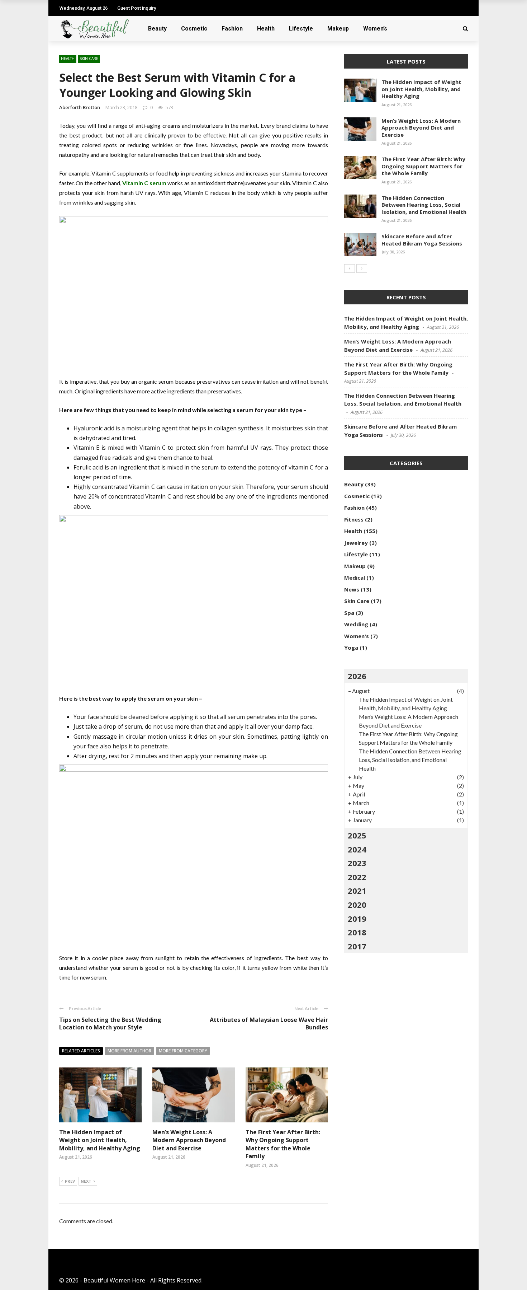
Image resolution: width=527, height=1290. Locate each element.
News (351, 589)
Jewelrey (356, 542)
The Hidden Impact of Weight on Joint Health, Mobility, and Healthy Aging (99, 1140)
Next (86, 1181)
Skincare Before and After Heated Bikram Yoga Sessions (421, 240)
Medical (354, 577)
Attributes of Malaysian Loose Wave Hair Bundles (269, 1023)
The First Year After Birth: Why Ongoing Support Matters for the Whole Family (283, 1144)
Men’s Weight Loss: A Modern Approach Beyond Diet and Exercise (189, 1140)
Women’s (375, 28)
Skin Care (89, 58)
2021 (357, 890)
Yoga (351, 647)
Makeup (338, 28)
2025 (357, 835)
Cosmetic (194, 28)
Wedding (356, 624)
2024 (357, 849)
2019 (357, 918)
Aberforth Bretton (79, 107)
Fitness (354, 519)
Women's (356, 636)
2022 (357, 876)
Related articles (81, 1051)
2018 (357, 932)
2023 (357, 862)
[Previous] (349, 268)
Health (266, 28)
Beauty (157, 28)
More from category (183, 1051)
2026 (357, 675)
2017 (357, 946)
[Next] (361, 268)
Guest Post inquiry (136, 8)
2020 (357, 904)
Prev (70, 1181)
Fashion (232, 28)
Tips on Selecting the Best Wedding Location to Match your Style (110, 1023)
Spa (349, 612)
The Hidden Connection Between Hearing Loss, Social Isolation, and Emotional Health (423, 204)
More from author (129, 1051)
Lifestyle (301, 28)
